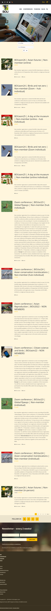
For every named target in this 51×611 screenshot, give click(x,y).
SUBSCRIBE (32, 539)
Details (24, 76)
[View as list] (26, 50)
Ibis (1, 554)
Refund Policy (2, 592)
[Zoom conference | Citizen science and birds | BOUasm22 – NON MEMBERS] (6, 352)
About (1, 568)
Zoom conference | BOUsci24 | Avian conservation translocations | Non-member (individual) (31, 456)
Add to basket (17, 76)
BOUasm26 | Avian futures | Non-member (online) (31, 61)
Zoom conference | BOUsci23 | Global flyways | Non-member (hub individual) (31, 205)
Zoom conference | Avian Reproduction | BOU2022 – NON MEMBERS (30, 306)
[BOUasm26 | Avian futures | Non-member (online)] (6, 64)
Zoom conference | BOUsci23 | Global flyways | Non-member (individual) (29, 402)
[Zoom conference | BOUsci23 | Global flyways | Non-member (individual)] (6, 403)
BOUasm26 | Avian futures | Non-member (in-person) (31, 489)
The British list (3, 572)
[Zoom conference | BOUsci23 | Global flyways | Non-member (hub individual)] (6, 206)
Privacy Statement (3, 590)
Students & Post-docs (4, 570)
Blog (1, 560)
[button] (47, 9)
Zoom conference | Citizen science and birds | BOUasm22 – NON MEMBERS (31, 350)
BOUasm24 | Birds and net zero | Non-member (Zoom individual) (31, 148)
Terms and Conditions (27, 547)
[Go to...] (45, 2)
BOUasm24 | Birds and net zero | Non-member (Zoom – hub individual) (31, 88)
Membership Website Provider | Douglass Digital (9, 608)
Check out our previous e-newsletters (11, 544)
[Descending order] (32, 43)
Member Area (2, 580)
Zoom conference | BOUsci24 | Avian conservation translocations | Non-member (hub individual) (31, 272)
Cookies (1, 594)
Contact (1, 574)
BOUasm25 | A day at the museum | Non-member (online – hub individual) (31, 119)
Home (1, 566)
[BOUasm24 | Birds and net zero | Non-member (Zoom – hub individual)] (6, 89)
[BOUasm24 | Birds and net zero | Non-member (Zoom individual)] (6, 151)
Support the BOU (3, 584)
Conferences (3, 556)
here (15, 441)
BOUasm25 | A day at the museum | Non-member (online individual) (31, 176)
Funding (2, 558)
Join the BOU (2, 582)
